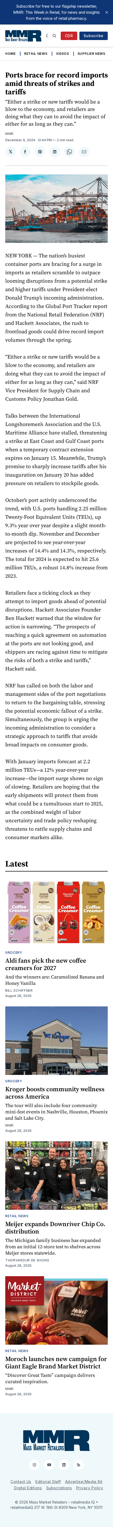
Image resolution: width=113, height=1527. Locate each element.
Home (10, 54)
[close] (106, 12)
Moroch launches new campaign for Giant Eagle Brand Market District (56, 1362)
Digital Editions (28, 1488)
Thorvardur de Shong (27, 1260)
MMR (9, 134)
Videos (62, 54)
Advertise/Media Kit (83, 1481)
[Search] (54, 36)
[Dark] (48, 35)
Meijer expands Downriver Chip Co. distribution (55, 1228)
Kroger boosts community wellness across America (55, 1093)
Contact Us (21, 1481)
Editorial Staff (48, 1481)
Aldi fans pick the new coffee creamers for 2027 (45, 964)
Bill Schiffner (19, 990)
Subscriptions (59, 1488)
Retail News (36, 54)
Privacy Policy (89, 1488)
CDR (69, 35)
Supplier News (91, 54)
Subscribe (94, 35)
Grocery (13, 953)
